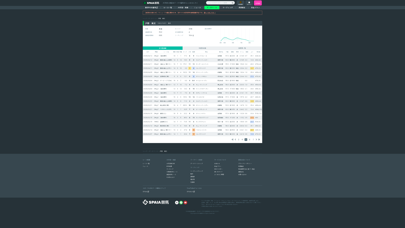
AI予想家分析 (171, 163)
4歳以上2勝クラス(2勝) (167, 72)
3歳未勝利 (163, 56)
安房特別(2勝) (164, 76)
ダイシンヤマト (201, 113)
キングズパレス (201, 121)
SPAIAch (190, 191)
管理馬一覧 (242, 48)
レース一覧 (168, 7)
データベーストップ (197, 163)
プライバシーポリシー (245, 163)
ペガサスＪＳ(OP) (165, 109)
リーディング (228, 7)
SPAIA (145, 191)
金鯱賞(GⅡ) (164, 121)
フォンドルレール (201, 56)
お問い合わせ (242, 174)
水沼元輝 (220, 64)
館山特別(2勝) (164, 105)
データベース (212, 7)
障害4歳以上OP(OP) (166, 68)
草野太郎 (220, 60)
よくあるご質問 (219, 174)
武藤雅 (220, 72)
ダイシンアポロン (201, 76)
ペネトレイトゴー (201, 130)
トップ (145, 18)
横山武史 (220, 84)
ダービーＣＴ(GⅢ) (166, 80)
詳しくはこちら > (210, 12)
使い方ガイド (218, 171)
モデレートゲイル (201, 93)
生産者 (193, 182)
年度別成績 (202, 48)
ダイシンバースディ (202, 72)
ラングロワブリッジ (202, 117)
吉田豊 (220, 56)
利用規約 (241, 166)
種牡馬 (193, 179)
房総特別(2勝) (164, 126)
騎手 (192, 174)
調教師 (193, 176)
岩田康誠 (220, 117)
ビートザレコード (201, 109)
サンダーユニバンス (202, 64)
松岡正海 (220, 97)
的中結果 (169, 166)
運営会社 (241, 171)
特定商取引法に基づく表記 (246, 169)
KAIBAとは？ (171, 177)
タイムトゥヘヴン (201, 80)
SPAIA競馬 (200, 213)
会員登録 (258, 3)
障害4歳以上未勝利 (166, 60)
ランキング (170, 169)
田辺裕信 (220, 80)
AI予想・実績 (183, 7)
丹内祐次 (220, 76)
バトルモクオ (200, 97)
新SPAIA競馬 (150, 7)
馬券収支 (242, 7)
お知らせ (217, 163)
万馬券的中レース (172, 171)
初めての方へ (218, 169)
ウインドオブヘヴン (202, 89)
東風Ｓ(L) (163, 113)
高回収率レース (171, 174)
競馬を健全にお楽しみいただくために (212, 206)
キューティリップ (201, 84)
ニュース (197, 7)
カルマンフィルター (202, 60)
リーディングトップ (197, 171)
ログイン (249, 4)
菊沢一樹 (220, 121)
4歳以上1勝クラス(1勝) (167, 64)
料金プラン (217, 166)
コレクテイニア (201, 68)
